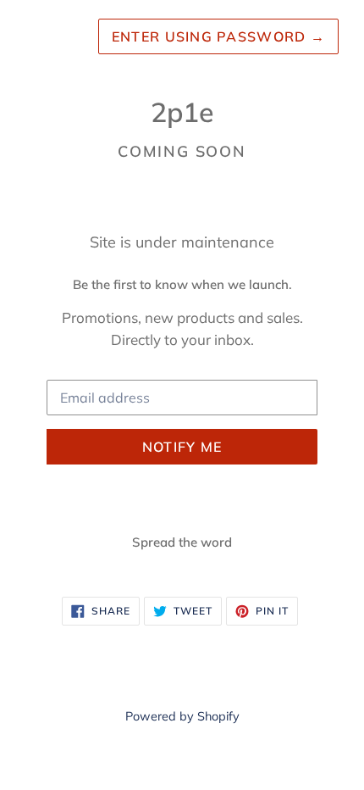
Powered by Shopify (182, 716)
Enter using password (218, 36)
